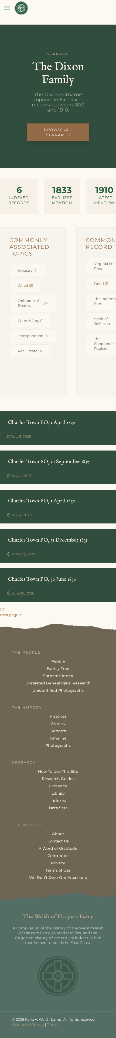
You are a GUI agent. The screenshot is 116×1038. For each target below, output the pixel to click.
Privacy (58, 863)
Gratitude (20, 1024)
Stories (58, 723)
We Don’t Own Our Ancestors (58, 877)
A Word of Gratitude (58, 848)
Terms (52, 1024)
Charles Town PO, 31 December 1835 (47, 540)
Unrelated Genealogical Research (58, 683)
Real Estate (30, 351)
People (58, 661)
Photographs (58, 745)
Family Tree (58, 668)
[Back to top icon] (105, 1027)
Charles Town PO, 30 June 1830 (42, 579)
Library (58, 793)
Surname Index (58, 675)
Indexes (58, 800)
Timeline (58, 738)
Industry (27, 270)
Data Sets (58, 807)
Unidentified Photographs (58, 690)
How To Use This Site (58, 771)
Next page (9, 615)
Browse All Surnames (58, 132)
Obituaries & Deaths (33, 303)
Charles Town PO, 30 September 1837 (49, 461)
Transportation (33, 336)
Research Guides (58, 778)
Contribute (58, 855)
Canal (25, 285)
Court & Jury (30, 320)
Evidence (58, 786)
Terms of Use (58, 870)
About (58, 833)
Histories (58, 716)
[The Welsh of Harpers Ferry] (21, 8)
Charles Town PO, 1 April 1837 (41, 501)
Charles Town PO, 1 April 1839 (41, 422)
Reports (58, 730)
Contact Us (58, 841)
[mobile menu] (7, 8)
